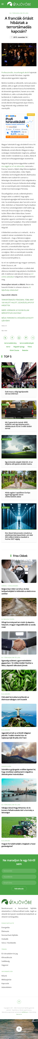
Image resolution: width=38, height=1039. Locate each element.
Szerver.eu (19, 1014)
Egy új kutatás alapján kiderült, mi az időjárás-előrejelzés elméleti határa (19, 463)
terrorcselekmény (10, 343)
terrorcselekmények (27, 343)
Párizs (30, 347)
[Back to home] (19, 4)
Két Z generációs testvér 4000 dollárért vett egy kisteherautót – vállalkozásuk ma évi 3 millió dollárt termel (18, 425)
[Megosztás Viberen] (33, 338)
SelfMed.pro (25, 1012)
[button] (3, 4)
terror (8, 347)
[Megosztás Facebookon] (12, 338)
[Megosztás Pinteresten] (26, 338)
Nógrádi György (19, 347)
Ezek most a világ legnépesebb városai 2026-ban (16, 393)
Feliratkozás (19, 889)
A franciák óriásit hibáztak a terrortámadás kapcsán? (19, 25)
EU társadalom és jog (19, 13)
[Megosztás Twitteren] (5, 338)
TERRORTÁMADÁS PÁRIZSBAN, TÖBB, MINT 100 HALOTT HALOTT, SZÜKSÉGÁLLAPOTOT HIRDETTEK (18, 303)
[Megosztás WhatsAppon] (19, 338)
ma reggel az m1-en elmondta (13, 166)
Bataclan (25, 350)
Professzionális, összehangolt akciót (15, 72)
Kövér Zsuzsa (14, 350)
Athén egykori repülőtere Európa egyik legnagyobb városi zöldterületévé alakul (17, 495)
